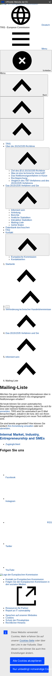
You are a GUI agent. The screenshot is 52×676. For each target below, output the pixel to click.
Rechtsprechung (19, 178)
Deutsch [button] (46, 25)
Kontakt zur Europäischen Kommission (25, 579)
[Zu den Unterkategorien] (27, 159)
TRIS (8, 144)
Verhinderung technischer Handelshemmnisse (28, 309)
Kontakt (9, 232)
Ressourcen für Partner (17, 608)
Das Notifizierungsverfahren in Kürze (29, 175)
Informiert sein (18, 210)
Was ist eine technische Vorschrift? (28, 173)
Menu (44, 49)
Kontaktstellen (18, 259)
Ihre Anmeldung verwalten (20, 426)
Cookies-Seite (27, 640)
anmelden (5, 411)
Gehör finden (17, 225)
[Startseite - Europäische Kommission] (19, 574)
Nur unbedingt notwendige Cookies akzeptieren (31, 669)
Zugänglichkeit (13, 444)
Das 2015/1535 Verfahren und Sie (22, 185)
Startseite (10, 264)
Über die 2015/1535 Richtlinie (20, 146)
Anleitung (16, 212)
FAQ (8, 230)
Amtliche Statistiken (21, 217)
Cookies (10, 618)
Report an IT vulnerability (18, 610)
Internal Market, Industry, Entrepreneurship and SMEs (22, 436)
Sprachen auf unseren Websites (21, 615)
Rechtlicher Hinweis (15, 623)
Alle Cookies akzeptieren (27, 660)
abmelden (5, 428)
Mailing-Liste (17, 222)
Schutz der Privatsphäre (17, 620)
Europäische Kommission (23, 257)
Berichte (15, 215)
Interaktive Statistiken (21, 220)
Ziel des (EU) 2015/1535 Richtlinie (28, 171)
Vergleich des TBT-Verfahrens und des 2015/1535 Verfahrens (30, 181)
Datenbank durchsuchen (18, 227)
